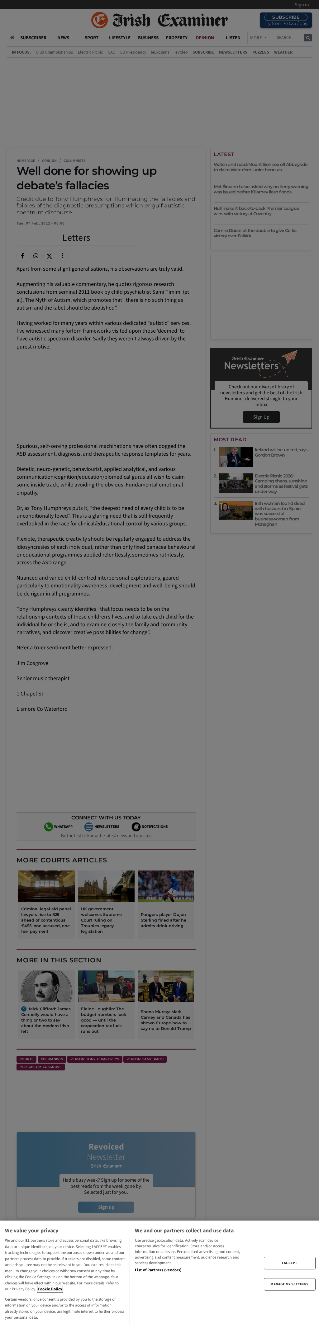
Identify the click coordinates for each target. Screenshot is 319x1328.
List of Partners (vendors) (158, 1270)
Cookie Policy (50, 1289)
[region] (159, 1274)
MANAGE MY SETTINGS (289, 1284)
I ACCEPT (289, 1262)
